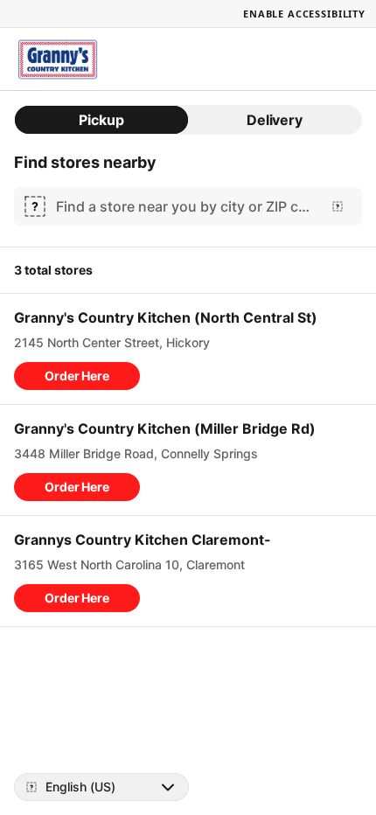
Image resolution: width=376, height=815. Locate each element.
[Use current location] (338, 206)
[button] (77, 376)
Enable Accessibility (304, 13)
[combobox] (184, 206)
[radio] (101, 120)
